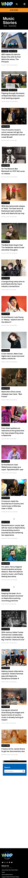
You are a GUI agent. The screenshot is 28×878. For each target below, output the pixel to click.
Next (16, 759)
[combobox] (18, 4)
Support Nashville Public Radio (10, 877)
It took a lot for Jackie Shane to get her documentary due (13, 750)
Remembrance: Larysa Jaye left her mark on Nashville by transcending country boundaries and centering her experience (13, 530)
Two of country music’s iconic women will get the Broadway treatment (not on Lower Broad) (13, 133)
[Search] (23, 771)
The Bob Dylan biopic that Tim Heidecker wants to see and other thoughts (12, 247)
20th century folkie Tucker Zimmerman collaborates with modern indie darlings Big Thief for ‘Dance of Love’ (13, 636)
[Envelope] (12, 862)
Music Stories (13, 51)
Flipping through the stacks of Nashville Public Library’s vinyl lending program (12, 95)
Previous (12, 759)
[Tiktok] (7, 862)
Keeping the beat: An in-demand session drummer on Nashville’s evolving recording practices (12, 597)
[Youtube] (2, 862)
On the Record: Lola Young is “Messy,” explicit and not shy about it (12, 319)
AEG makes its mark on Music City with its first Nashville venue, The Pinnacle (11, 58)
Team (3, 872)
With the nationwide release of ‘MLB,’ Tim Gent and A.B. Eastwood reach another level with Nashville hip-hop (13, 209)
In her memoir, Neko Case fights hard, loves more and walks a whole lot (12, 356)
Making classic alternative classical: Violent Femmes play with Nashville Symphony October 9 (12, 675)
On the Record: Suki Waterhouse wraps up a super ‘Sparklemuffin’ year (12, 467)
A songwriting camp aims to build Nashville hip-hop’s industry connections (13, 283)
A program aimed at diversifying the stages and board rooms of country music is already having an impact (12, 715)
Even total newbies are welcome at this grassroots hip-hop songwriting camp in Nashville (12, 432)
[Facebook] (9, 862)
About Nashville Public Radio (10, 870)
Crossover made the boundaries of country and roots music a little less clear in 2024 (12, 505)
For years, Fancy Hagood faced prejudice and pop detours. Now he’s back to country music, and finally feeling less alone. (12, 572)
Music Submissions (7, 874)
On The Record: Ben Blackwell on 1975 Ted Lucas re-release (13, 171)
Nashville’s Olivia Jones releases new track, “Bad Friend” (11, 394)
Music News (5, 51)
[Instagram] (5, 862)
